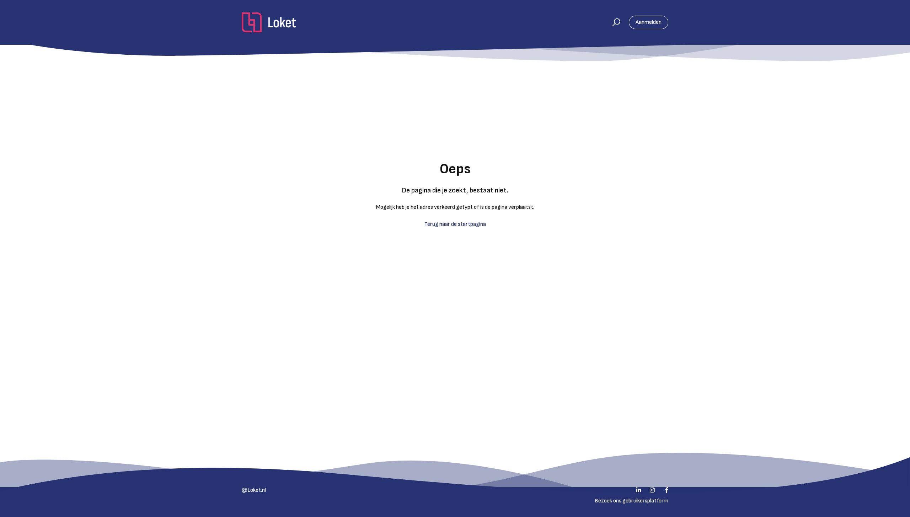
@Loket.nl (254, 490)
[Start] (269, 22)
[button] (613, 22)
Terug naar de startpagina (455, 224)
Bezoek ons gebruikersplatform (631, 500)
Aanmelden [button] (649, 22)
